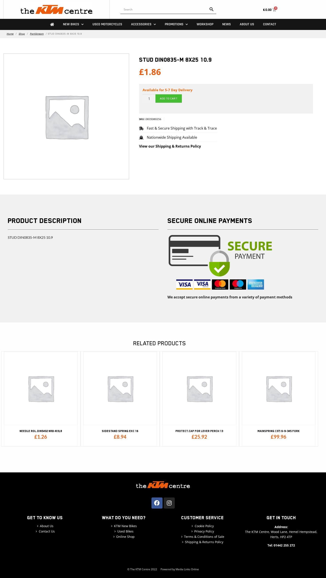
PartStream (37, 33)
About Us (247, 24)
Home (10, 33)
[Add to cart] (73, 369)
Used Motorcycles (107, 24)
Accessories (141, 24)
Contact (269, 24)
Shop (22, 33)
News (226, 24)
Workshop (205, 24)
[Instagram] (169, 503)
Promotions (174, 24)
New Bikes (71, 24)
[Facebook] (157, 503)
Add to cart (168, 98)
